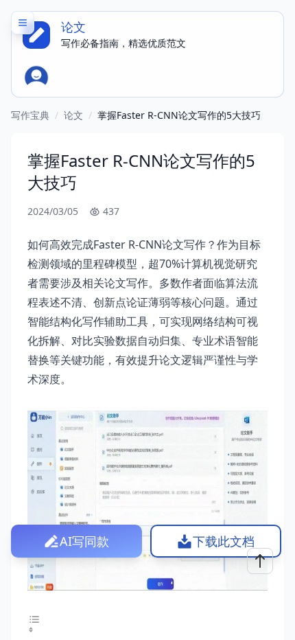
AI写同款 (84, 541)
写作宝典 (30, 115)
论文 (73, 115)
